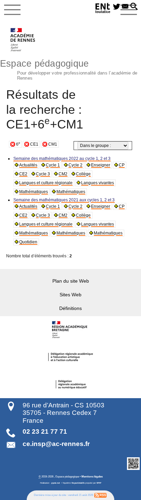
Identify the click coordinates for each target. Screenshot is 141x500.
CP (122, 165)
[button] (134, 7)
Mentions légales (92, 476)
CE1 (34, 144)
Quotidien (28, 242)
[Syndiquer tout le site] (100, 495)
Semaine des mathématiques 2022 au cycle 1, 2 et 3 (62, 158)
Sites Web (70, 294)
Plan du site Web (70, 281)
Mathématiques (33, 191)
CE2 (23, 174)
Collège (83, 174)
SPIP (99, 483)
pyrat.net (55, 483)
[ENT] (103, 9)
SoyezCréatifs (78, 483)
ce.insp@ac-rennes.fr (56, 443)
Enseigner (100, 165)
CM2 (63, 174)
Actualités (28, 165)
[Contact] (125, 7)
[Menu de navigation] (12, 10)
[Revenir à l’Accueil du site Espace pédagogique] (23, 39)
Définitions (70, 308)
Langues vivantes (97, 182)
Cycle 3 (43, 174)
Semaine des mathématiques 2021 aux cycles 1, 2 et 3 (64, 200)
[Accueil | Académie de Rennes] (70, 329)
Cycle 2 (75, 165)
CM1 (52, 144)
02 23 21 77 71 (45, 431)
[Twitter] (116, 7)
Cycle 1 (53, 165)
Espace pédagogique (68, 69)
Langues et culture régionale (46, 182)
